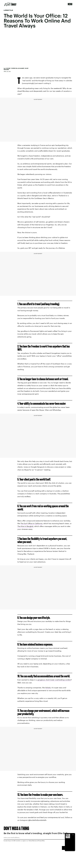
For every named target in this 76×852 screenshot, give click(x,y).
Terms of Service (32, 840)
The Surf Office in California (31, 523)
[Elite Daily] (10, 4)
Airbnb (48, 688)
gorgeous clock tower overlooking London (54, 680)
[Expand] (66, 835)
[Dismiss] (73, 835)
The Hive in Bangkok (25, 526)
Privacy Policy (41, 840)
